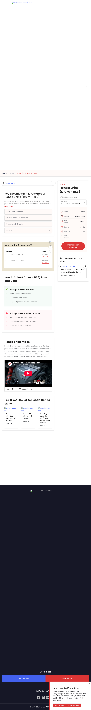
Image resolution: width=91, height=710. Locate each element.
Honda (11, 173)
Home (4, 173)
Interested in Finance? (73, 246)
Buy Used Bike (73, 705)
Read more (8, 206)
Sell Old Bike (59, 705)
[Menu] (4, 85)
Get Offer (45, 256)
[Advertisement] (28, 453)
